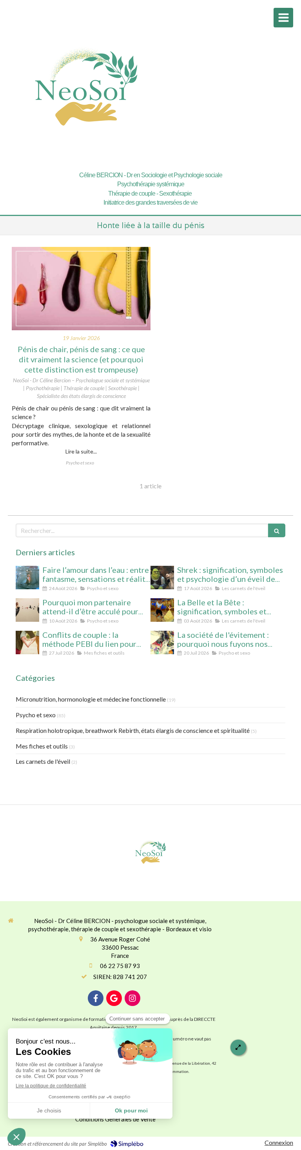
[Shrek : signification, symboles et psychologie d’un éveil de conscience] (162, 577)
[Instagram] (132, 998)
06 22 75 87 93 (120, 965)
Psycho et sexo (36, 714)
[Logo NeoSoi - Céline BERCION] (86, 162)
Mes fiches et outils (42, 746)
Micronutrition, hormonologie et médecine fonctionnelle (91, 699)
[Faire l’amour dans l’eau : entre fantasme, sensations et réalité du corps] (27, 577)
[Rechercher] (276, 530)
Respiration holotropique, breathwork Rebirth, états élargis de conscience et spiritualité (133, 730)
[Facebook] (95, 998)
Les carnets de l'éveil (43, 761)
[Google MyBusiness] (114, 998)
